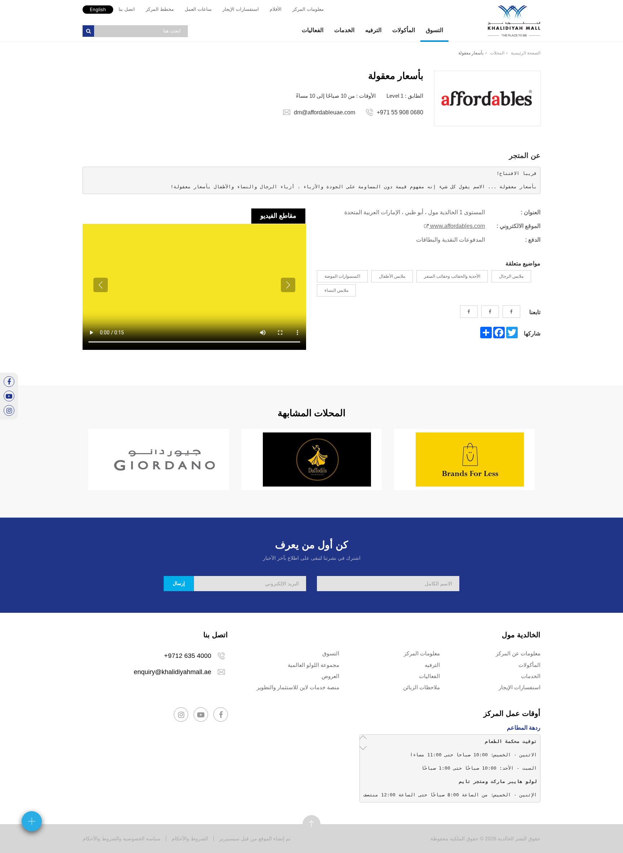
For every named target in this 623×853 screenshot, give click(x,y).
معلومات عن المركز (518, 653)
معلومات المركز (308, 9)
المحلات (497, 53)
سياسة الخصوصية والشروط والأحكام (121, 838)
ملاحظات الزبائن (421, 687)
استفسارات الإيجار (240, 9)
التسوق (434, 30)
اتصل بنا (127, 9)
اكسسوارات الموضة (342, 276)
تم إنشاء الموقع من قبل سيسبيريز (255, 838)
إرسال (179, 583)
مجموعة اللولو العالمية (313, 665)
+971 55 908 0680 (400, 112)
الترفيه (373, 30)
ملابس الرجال (511, 276)
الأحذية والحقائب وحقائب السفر (452, 276)
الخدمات (344, 30)
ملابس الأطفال (392, 276)
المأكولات (403, 30)
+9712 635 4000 (187, 655)
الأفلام (276, 9)
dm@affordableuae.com (324, 112)
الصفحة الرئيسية (525, 53)
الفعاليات (312, 30)
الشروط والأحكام (190, 838)
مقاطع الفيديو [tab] (278, 215)
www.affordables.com (457, 226)
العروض (330, 676)
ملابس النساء (336, 290)
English (98, 9)
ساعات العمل (198, 9)
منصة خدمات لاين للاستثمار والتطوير (298, 687)
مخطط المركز (160, 9)
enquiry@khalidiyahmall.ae (172, 672)
